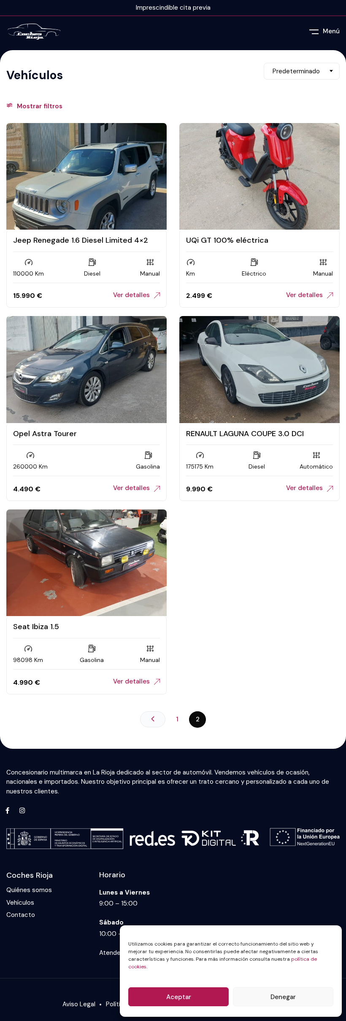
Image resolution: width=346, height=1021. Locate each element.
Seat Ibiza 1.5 (36, 627)
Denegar (283, 997)
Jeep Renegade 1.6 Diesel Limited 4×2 (80, 240)
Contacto (20, 915)
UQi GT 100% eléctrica (227, 240)
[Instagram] (22, 810)
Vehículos (20, 903)
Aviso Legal (78, 1004)
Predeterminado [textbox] (296, 71)
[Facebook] (7, 810)
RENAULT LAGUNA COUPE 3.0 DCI (245, 434)
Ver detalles (131, 295)
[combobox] (302, 71)
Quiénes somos (29, 890)
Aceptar (178, 997)
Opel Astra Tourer (45, 434)
